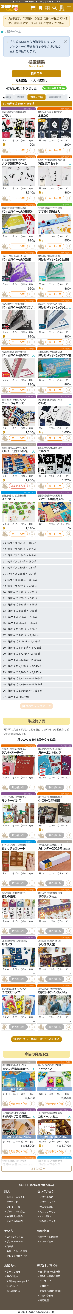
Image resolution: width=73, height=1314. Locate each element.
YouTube (11, 1286)
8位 (43, 120)
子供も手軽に (46, 1197)
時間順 (20, 97)
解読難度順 (55, 97)
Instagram (12, 1291)
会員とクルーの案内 (17, 1251)
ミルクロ (43, 451)
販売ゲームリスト (16, 1197)
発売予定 (15, 1103)
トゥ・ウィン (45, 1068)
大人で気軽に (46, 1207)
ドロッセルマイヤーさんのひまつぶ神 (54, 355)
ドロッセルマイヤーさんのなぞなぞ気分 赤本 (21, 355)
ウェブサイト (46, 1281)
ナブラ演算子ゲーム (14, 163)
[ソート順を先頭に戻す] (3, 97)
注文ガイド (12, 1202)
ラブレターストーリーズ (12, 752)
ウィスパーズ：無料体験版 (49, 800)
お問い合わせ (46, 1295)
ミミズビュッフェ (12, 992)
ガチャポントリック (49, 752)
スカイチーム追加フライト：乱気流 (17, 451)
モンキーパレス (11, 800)
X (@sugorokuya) (16, 1281)
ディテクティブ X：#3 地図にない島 (18, 1116)
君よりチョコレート (13, 848)
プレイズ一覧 (13, 1207)
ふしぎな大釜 (46, 944)
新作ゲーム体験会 (49, 1236)
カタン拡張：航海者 (14, 1068)
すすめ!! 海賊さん (49, 211)
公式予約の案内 (15, 1221)
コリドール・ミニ (48, 1116)
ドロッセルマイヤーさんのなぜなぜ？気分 (20, 307)
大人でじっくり (48, 1211)
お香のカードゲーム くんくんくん (52, 992)
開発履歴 (44, 1300)
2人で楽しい (46, 1216)
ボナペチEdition (15, 1241)
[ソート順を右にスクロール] (69, 97)
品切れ (15, 485)
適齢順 (7, 97)
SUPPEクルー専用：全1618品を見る (36, 1039)
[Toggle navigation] (68, 7)
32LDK (43, 115)
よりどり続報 (13, 1271)
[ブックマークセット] (40, 7)
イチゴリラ (8, 499)
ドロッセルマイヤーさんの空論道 (16, 259)
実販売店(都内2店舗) (51, 1291)
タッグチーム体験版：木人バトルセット (54, 499)
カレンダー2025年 (50, 848)
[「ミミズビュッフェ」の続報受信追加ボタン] (4, 1027)
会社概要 (44, 1286)
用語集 (10, 1246)
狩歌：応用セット (48, 163)
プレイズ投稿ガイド (17, 1256)
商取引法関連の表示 (50, 1276)
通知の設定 (12, 1276)
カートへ (17, 150)
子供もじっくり (48, 1202)
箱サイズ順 (36, 97)
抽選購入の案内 (15, 1216)
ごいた (42, 403)
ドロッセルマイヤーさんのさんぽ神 (53, 259)
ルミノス (7, 944)
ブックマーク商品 (16, 1211)
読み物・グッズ (48, 1221)
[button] (54, 88)
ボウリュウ (44, 896)
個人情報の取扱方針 (50, 1271)
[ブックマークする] (32, 150)
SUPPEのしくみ (15, 1236)
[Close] (65, 42)
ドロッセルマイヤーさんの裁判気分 (17, 211)
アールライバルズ (13, 403)
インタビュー (46, 1241)
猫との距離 (9, 896)
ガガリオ (7, 115)
